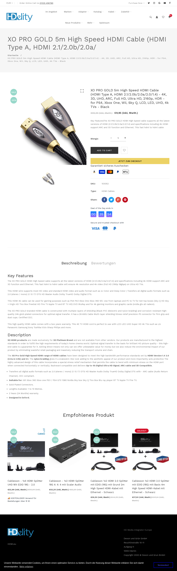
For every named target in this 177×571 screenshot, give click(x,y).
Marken (67, 12)
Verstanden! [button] (163, 565)
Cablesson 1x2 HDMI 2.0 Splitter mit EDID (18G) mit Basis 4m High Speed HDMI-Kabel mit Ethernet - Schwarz (150, 486)
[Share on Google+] (118, 199)
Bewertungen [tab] (103, 263)
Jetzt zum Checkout (130, 161)
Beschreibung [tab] (74, 263)
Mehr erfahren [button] (26, 566)
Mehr (89, 23)
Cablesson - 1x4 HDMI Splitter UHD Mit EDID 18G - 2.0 (25, 482)
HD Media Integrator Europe (138, 530)
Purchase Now (135, 3)
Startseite (13, 55)
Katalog (97, 12)
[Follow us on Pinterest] (125, 199)
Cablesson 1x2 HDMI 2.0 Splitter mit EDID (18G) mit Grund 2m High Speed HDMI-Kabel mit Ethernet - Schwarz (109, 486)
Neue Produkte (72, 23)
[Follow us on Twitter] (111, 199)
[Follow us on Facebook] (104, 199)
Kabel (111, 12)
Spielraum (104, 23)
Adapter (82, 12)
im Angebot (51, 12)
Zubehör (125, 12)
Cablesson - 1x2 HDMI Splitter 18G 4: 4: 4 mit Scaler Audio (66, 482)
